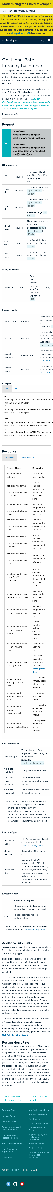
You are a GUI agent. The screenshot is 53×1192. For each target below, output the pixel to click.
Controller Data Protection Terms (10, 1136)
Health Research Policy (13, 1143)
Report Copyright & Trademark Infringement (38, 1137)
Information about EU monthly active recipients (39, 1155)
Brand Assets (8, 1157)
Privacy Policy (8, 1116)
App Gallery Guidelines (39, 1110)
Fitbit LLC (14, 1170)
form (30, 99)
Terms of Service (10, 1110)
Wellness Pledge (36, 1148)
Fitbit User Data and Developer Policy (11, 1128)
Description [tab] (10, 457)
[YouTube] (23, 1184)
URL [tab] (7, 389)
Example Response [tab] (28, 457)
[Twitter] (9, 1184)
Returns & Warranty (38, 1114)
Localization (45, 360)
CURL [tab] (17, 389)
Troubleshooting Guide (32, 845)
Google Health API (20, 33)
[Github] (16, 1184)
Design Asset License (39, 1123)
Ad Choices (34, 1119)
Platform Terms (9, 1121)
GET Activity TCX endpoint (15, 1035)
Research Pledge (37, 1144)
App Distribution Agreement (10, 1150)
